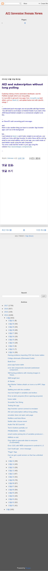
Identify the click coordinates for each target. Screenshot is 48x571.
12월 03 (11, 499)
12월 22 (11, 349)
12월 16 (11, 352)
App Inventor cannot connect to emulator (23, 409)
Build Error (12, 361)
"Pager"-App (12, 452)
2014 (6, 315)
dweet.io (15, 100)
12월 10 (11, 477)
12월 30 (11, 324)
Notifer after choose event (17, 421)
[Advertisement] (24, 48)
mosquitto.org (34, 98)
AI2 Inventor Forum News (24, 13)
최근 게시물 (7, 230)
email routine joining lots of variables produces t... (26, 434)
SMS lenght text (13, 378)
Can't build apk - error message (19, 449)
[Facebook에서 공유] (37, 158)
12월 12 (11, 470)
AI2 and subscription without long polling (22, 412)
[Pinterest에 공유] (39, 158)
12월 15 (11, 461)
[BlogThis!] (32, 158)
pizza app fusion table (16, 365)
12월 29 (11, 327)
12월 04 (11, 496)
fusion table (12, 399)
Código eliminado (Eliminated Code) (21, 358)
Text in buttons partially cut (17, 428)
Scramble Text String (15, 402)
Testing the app (13, 405)
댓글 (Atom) (29, 236)
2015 (6, 312)
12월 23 (11, 346)
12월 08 (11, 483)
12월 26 (11, 336)
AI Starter (11, 381)
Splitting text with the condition (19, 389)
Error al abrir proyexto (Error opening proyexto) (25, 396)
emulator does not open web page (20, 415)
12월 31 (11, 320)
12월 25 (11, 340)
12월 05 (11, 493)
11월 (8, 509)
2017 (6, 305)
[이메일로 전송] (30, 158)
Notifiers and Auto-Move (17, 418)
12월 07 (11, 486)
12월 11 (11, 474)
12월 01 (11, 505)
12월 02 (11, 502)
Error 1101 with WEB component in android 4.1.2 (26, 445)
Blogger (28, 568)
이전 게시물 (41, 230)
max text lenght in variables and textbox (22, 393)
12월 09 (11, 480)
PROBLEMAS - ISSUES (16, 431)
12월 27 (11, 333)
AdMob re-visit (13, 437)
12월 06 (11, 490)
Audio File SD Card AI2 (16, 424)
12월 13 (11, 467)
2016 (6, 309)
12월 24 (11, 343)
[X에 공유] (35, 158)
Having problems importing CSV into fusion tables (26, 355)
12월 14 (11, 464)
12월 (8, 318)
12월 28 (11, 330)
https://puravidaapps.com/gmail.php (20, 147)
